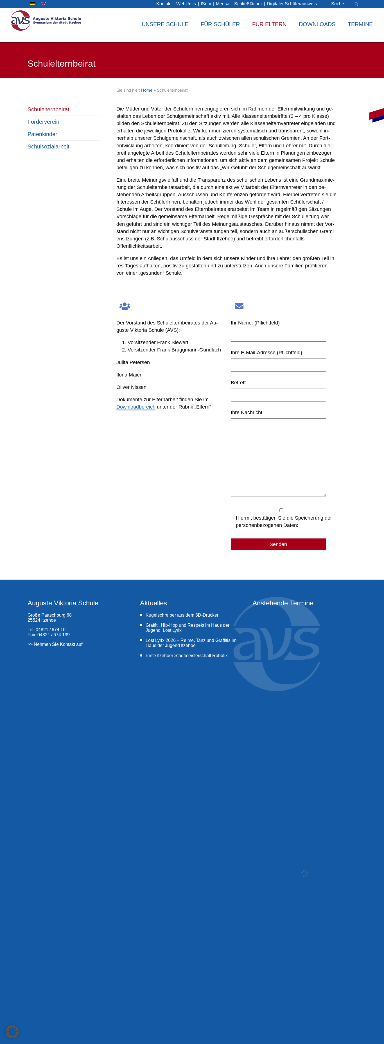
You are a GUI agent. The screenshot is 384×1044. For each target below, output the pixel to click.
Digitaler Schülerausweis (292, 3)
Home (146, 90)
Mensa (222, 3)
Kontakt (163, 3)
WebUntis (186, 3)
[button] (12, 1031)
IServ (206, 3)
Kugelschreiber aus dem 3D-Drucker (182, 615)
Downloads (317, 24)
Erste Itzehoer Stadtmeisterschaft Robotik (187, 655)
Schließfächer (248, 3)
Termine (360, 24)
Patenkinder (42, 134)
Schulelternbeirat (48, 109)
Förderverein (43, 122)
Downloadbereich (135, 407)
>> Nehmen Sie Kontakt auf (55, 644)
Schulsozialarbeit (48, 146)
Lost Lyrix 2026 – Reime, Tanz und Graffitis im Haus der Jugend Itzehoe (191, 643)
